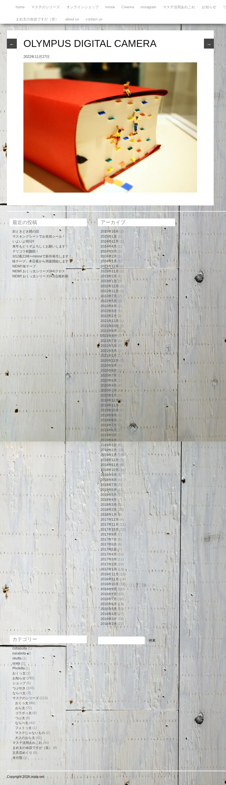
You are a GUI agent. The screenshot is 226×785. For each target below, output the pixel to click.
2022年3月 (109, 311)
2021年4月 (109, 351)
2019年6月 (109, 430)
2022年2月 (109, 316)
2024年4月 (109, 246)
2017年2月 (109, 564)
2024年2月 (109, 256)
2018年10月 (110, 470)
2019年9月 (109, 415)
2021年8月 (109, 336)
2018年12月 (110, 460)
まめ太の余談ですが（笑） (37, 19)
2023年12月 (110, 266)
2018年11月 (110, 465)
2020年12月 (110, 361)
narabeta (19, 653)
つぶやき (19, 688)
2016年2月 (109, 624)
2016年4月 (109, 614)
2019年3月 (109, 445)
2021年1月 (109, 356)
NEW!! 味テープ (24, 266)
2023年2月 (109, 276)
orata (16, 663)
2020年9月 (109, 366)
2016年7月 (109, 599)
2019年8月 (109, 420)
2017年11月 (110, 524)
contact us (94, 19)
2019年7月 (109, 425)
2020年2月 (109, 390)
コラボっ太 (23, 713)
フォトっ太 (23, 728)
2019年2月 (109, 450)
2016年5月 (109, 609)
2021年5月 (109, 346)
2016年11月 (110, 579)
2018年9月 (109, 475)
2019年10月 (110, 410)
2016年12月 (110, 574)
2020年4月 (109, 385)
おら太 (20, 708)
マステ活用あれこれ (179, 7)
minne (110, 7)
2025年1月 (109, 236)
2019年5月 (109, 435)
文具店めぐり (22, 753)
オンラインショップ (82, 7)
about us (72, 19)
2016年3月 (109, 619)
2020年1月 (109, 395)
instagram (148, 7)
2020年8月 (109, 370)
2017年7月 (109, 539)
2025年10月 (110, 231)
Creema (128, 7)
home (20, 7)
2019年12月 (110, 400)
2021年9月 (109, 331)
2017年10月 (110, 529)
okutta (16, 658)
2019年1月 (109, 455)
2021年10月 (110, 326)
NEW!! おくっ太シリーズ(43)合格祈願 (40, 276)
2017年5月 (109, 549)
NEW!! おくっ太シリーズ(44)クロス (38, 271)
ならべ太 (19, 693)
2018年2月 (109, 510)
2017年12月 (110, 519)
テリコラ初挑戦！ (25, 251)
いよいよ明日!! (23, 241)
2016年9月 (109, 589)
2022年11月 (110, 291)
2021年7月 (109, 341)
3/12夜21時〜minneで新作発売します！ (42, 256)
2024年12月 (110, 241)
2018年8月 (109, 480)
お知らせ (209, 7)
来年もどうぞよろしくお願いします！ (40, 246)
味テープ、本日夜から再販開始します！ (42, 261)
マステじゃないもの (30, 733)
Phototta (18, 668)
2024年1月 (109, 261)
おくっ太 (19, 673)
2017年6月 (109, 544)
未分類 (17, 758)
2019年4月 (109, 440)
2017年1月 (109, 569)
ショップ (19, 683)
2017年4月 (109, 554)
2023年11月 (110, 271)
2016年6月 (109, 604)
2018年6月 (109, 490)
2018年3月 (109, 505)
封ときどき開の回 (25, 231)
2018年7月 (109, 485)
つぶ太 (20, 718)
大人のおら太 (25, 738)
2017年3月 (109, 559)
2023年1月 (109, 281)
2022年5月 (109, 301)
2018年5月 (109, 495)
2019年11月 (110, 405)
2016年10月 (110, 584)
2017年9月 (109, 534)
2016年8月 (109, 594)
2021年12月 (110, 321)
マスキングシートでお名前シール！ (38, 236)
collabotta (19, 648)
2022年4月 (109, 306)
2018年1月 (109, 515)
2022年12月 (110, 286)
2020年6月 (109, 380)
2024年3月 (109, 251)
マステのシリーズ (45, 7)
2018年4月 (109, 500)
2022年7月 (109, 296)
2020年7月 (109, 375)
